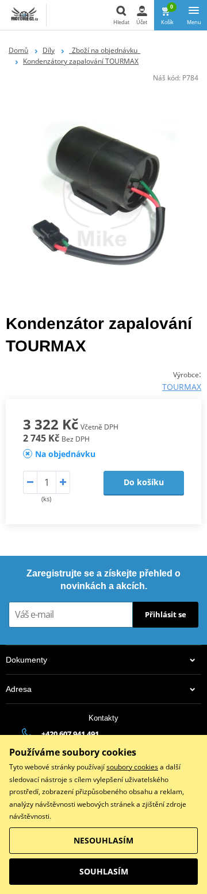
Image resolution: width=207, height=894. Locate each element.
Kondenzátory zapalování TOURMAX (81, 61)
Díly (49, 50)
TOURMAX (181, 386)
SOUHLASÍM (103, 871)
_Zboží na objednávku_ (104, 50)
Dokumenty (26, 659)
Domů (18, 50)
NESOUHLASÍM (103, 840)
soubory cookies (132, 767)
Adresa (19, 689)
